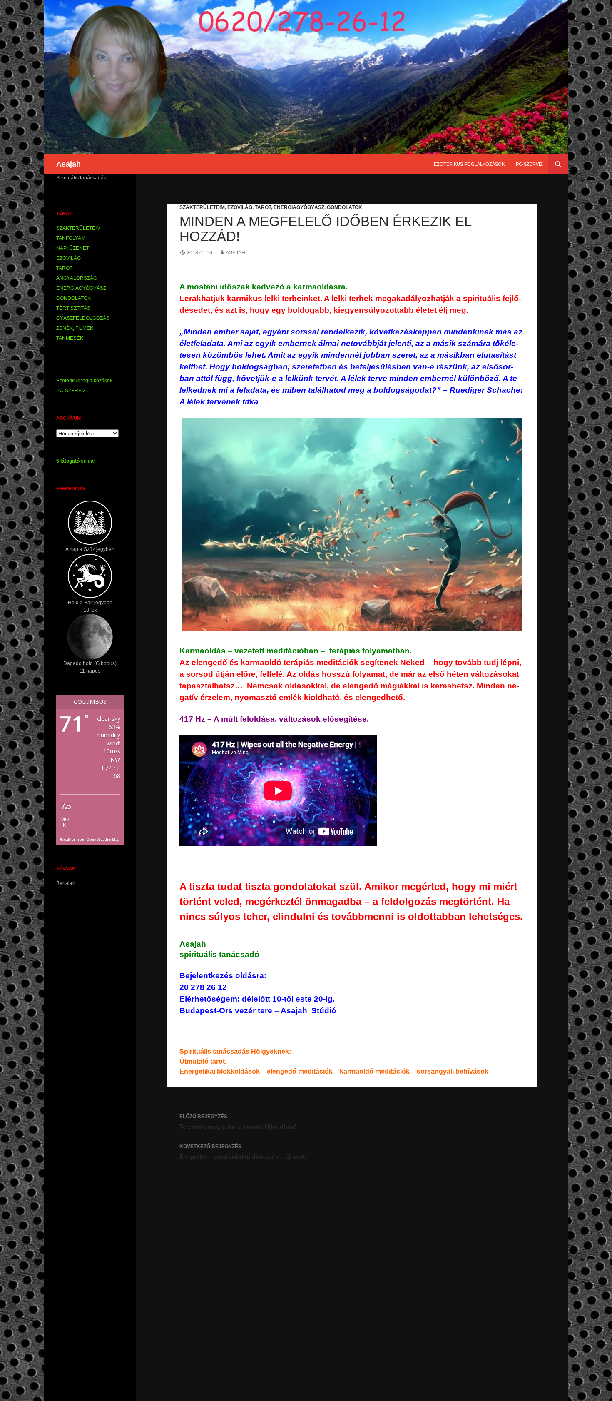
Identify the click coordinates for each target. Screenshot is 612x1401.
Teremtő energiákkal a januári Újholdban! (237, 1122)
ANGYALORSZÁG (76, 278)
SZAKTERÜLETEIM (202, 207)
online (75, 461)
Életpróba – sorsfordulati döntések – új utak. (242, 1152)
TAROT (263, 207)
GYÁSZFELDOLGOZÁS (82, 318)
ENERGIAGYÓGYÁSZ (299, 207)
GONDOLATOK (344, 207)
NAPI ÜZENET (72, 248)
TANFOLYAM (70, 238)
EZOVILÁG (239, 207)
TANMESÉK (69, 338)
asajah (235, 253)
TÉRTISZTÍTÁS (73, 308)
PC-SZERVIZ (529, 164)
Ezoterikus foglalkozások (469, 164)
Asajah (68, 164)
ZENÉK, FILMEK (74, 328)
